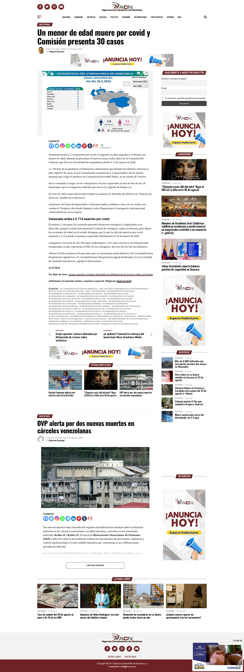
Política (114, 17)
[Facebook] (51, 145)
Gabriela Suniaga (57, 440)
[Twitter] (56, 145)
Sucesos (102, 17)
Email (164, 88)
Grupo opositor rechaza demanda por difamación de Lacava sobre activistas (110, 274)
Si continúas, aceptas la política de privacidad (185, 98)
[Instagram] (62, 145)
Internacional (140, 17)
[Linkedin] (78, 145)
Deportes (91, 17)
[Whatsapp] (67, 145)
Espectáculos (157, 17)
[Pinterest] (84, 145)
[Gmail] (95, 145)
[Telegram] (73, 145)
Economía (126, 17)
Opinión (170, 17)
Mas (179, 17)
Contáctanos (130, 656)
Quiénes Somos (114, 656)
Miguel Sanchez (56, 52)
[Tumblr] (89, 145)
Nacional (66, 17)
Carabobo (78, 17)
